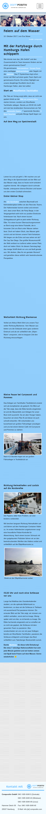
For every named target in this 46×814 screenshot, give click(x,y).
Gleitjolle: (10, 74)
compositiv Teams (14, 111)
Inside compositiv (35, 39)
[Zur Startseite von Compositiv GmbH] (14, 6)
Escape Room (35, 68)
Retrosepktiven (23, 68)
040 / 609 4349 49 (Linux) (28, 802)
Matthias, (13, 645)
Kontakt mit (14, 787)
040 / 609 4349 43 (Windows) (29, 798)
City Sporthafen (13, 202)
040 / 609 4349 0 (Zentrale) (28, 794)
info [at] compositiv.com (33, 809)
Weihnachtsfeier (22, 71)
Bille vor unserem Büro (29, 99)
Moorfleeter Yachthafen (25, 90)
